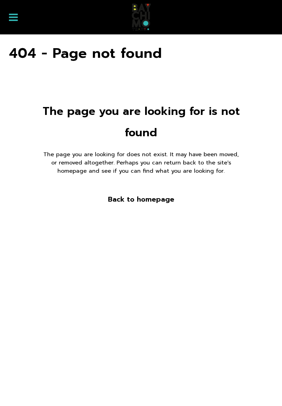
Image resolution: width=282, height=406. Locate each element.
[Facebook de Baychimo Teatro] (205, 389)
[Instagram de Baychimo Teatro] (244, 389)
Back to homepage (141, 199)
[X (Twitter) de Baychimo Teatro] (225, 389)
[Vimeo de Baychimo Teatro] (263, 389)
